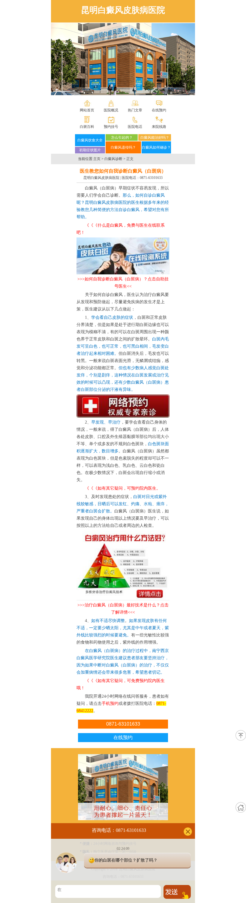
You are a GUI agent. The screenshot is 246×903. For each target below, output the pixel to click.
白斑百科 (87, 127)
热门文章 (135, 110)
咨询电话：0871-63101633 (119, 830)
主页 (96, 159)
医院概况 (111, 110)
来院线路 (159, 127)
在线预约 (159, 110)
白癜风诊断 (113, 159)
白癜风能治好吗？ (154, 137)
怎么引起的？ (122, 137)
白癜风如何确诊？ (156, 147)
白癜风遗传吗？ (123, 147)
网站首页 (87, 110)
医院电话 (135, 127)
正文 (130, 159)
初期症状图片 (90, 150)
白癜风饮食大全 (90, 140)
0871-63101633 (151, 178)
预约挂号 (111, 127)
